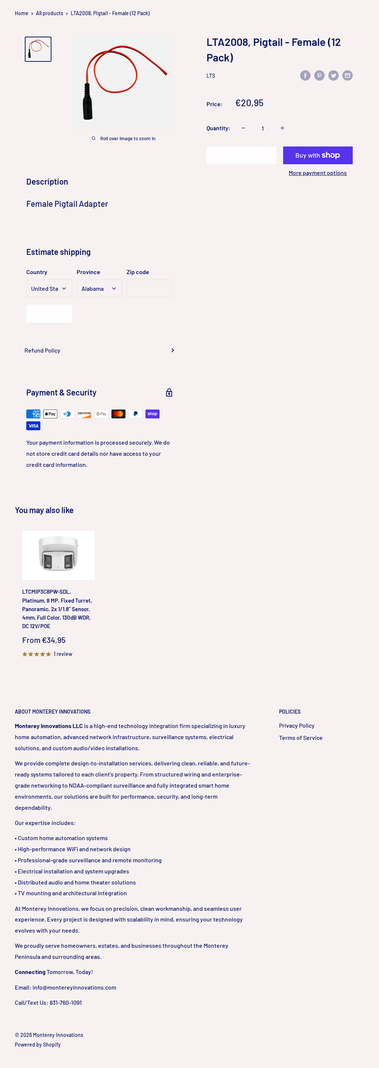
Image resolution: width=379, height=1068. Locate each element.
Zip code (138, 271)
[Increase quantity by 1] (282, 128)
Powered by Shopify (38, 1044)
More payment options (318, 172)
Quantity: (219, 127)
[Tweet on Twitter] (333, 75)
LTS (211, 76)
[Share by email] (347, 75)
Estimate (49, 313)
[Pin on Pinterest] (319, 75)
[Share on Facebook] (305, 75)
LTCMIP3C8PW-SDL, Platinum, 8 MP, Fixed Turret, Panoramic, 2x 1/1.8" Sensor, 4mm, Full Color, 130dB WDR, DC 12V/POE (57, 608)
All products (49, 13)
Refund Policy (42, 350)
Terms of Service (301, 737)
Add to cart (241, 155)
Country (36, 271)
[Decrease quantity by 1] (243, 128)
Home (21, 13)
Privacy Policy (297, 725)
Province (88, 271)
